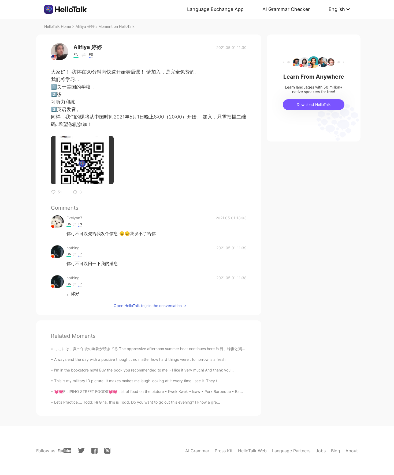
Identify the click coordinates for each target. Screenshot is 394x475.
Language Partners (291, 450)
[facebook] (94, 451)
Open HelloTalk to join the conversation (148, 305)
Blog (335, 450)
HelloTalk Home (57, 26)
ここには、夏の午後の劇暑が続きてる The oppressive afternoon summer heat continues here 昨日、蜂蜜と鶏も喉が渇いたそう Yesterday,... (174, 348)
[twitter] (81, 450)
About (351, 450)
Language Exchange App (215, 9)
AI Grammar (197, 450)
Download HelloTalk (314, 104)
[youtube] (64, 450)
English (337, 9)
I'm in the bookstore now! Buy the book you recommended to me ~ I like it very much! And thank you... (144, 370)
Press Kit (224, 450)
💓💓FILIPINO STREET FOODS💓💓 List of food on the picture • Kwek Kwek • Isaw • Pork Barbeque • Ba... (148, 391)
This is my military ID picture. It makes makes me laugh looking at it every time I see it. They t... (137, 380)
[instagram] (107, 451)
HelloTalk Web (252, 450)
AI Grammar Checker (286, 9)
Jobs (321, 450)
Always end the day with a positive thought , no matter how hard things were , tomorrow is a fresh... (141, 359)
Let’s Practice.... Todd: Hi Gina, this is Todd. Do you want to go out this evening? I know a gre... (137, 402)
